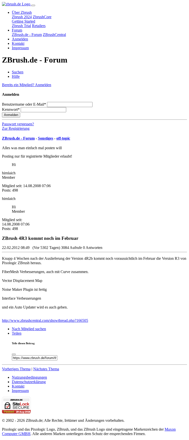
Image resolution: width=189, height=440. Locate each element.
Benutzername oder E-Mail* (24, 104)
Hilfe (16, 76)
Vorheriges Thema (16, 369)
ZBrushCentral (54, 35)
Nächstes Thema (46, 369)
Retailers (39, 26)
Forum (17, 30)
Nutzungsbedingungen (29, 377)
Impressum (20, 48)
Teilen (16, 333)
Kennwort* (11, 109)
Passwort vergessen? (18, 124)
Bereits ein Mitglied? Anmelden (26, 85)
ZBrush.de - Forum (27, 35)
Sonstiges (45, 138)
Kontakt (18, 43)
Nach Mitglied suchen (29, 329)
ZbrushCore (42, 17)
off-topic (63, 138)
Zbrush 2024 (22, 17)
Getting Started (23, 21)
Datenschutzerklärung (29, 382)
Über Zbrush (22, 12)
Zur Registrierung (16, 128)
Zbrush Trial (21, 26)
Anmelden (20, 39)
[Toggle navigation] (33, 5)
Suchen (17, 72)
